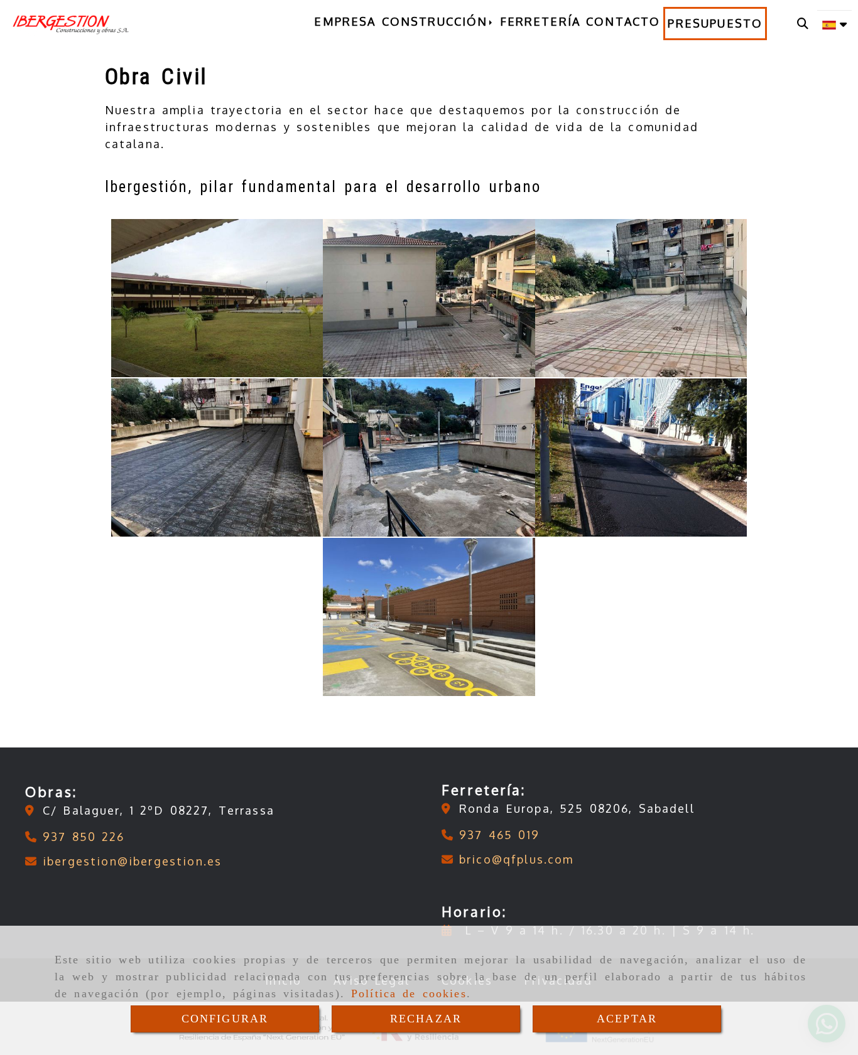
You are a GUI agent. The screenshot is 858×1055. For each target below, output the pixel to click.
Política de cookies (409, 993)
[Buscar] (803, 24)
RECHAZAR (426, 1018)
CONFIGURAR (225, 1018)
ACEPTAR (627, 1018)
